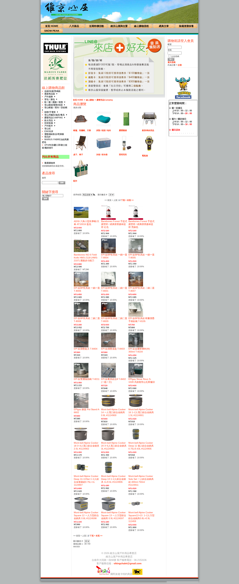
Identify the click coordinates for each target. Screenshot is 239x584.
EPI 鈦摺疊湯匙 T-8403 (113, 348)
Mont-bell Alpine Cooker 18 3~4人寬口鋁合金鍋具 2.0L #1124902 (86, 446)
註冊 (180, 65)
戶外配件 (49, 126)
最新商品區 (50, 94)
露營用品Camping (54, 117)
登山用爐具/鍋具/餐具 (55, 115)
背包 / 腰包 (50, 99)
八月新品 (74, 26)
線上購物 (90, 100)
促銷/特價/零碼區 (52, 91)
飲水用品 (49, 120)
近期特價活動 (96, 26)
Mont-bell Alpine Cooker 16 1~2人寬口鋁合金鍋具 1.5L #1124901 (141, 412)
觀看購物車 (50, 163)
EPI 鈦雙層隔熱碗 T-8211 (87, 379)
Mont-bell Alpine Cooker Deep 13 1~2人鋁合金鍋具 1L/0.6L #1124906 (113, 479)
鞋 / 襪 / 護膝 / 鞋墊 (54, 102)
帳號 (170, 44)
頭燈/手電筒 (50, 112)
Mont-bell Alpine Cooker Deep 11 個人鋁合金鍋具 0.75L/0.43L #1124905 (141, 446)
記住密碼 (175, 56)
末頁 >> (130, 200)
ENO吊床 (48, 131)
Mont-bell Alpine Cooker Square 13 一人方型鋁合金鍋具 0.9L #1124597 (113, 515)
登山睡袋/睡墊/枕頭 (54, 105)
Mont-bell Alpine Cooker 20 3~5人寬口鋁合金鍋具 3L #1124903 (113, 446)
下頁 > (123, 200)
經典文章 (164, 26)
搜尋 (44, 178)
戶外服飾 (49, 96)
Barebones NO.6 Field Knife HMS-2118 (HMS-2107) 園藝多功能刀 (86, 257)
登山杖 (47, 128)
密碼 (170, 50)
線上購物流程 (141, 26)
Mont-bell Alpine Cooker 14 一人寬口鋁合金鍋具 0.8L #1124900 (113, 412)
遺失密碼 (171, 62)
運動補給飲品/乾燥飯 (54, 134)
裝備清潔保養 (186, 26)
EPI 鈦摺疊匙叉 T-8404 (85, 348)
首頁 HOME (51, 26)
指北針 (47, 136)
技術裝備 (49, 123)
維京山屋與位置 (119, 26)
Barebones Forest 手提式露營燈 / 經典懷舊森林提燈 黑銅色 (141, 224)
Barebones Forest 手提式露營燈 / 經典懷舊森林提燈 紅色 (114, 224)
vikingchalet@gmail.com (127, 563)
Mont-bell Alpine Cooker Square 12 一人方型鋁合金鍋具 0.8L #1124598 (86, 515)
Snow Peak (51, 30)
